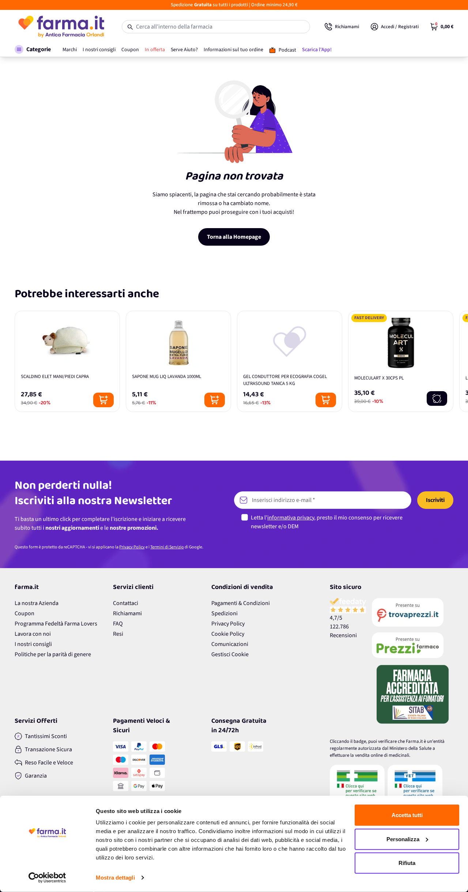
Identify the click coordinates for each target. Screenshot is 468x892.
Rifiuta (407, 863)
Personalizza (402, 839)
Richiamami (127, 613)
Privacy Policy (132, 547)
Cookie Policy (227, 634)
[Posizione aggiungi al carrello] (103, 400)
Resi (118, 634)
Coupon (24, 613)
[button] (33, 49)
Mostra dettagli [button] (115, 877)
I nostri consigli (33, 644)
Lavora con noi (33, 634)
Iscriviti (435, 500)
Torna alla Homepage (234, 237)
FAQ (118, 624)
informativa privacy (290, 518)
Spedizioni (224, 613)
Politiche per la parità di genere (53, 654)
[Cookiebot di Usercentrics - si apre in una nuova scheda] (47, 877)
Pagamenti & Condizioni (240, 603)
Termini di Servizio (167, 547)
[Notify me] (437, 398)
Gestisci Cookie (230, 654)
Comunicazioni (229, 644)
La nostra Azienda (36, 603)
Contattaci (125, 603)
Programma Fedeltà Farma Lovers (56, 624)
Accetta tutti (407, 815)
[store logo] (61, 27)
